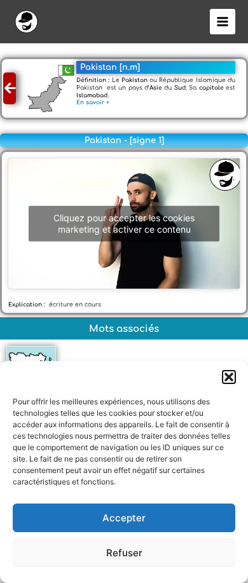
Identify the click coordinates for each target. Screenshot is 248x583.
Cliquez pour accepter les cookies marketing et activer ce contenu (124, 223)
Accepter (124, 518)
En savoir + (94, 102)
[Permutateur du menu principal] (223, 22)
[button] (229, 377)
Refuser (124, 553)
